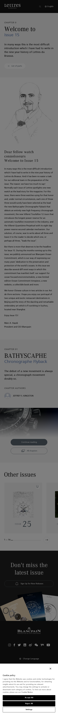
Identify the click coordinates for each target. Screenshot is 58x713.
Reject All (29, 703)
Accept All (29, 698)
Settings (29, 709)
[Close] (50, 669)
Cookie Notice (27, 692)
